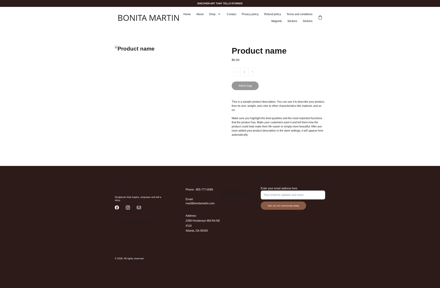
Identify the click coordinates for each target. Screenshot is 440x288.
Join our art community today (283, 205)
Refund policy (272, 14)
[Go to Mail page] (139, 207)
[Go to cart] (320, 17)
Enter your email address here (279, 188)
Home (187, 14)
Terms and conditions (299, 14)
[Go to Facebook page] (117, 207)
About (200, 14)
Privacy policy (250, 14)
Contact (231, 14)
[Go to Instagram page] (128, 207)
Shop (212, 14)
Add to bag (245, 85)
